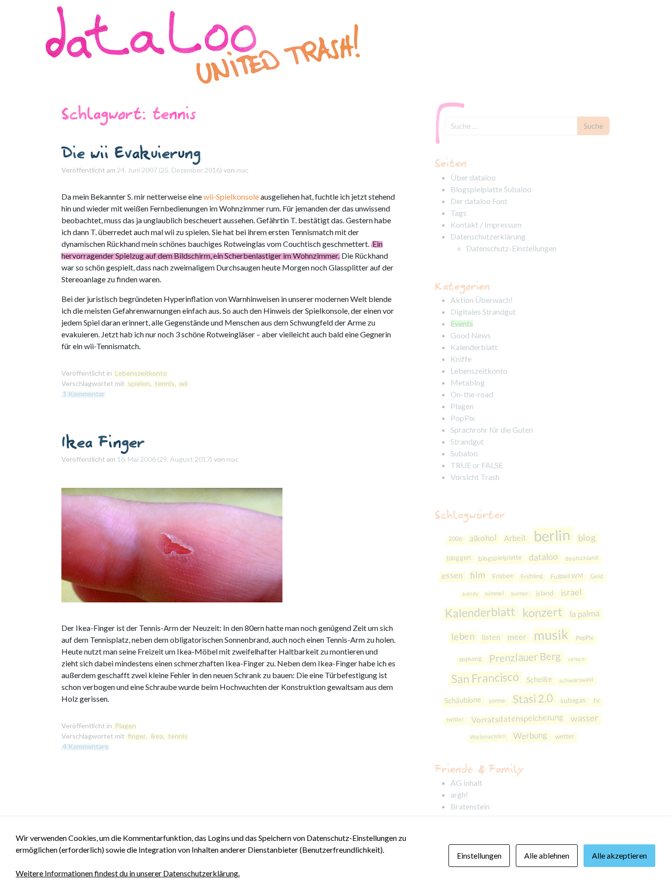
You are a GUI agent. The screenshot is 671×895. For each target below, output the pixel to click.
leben (463, 636)
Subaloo (464, 453)
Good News (470, 335)
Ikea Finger (103, 442)
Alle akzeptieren (619, 855)
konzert (542, 612)
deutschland (581, 558)
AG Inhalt (466, 782)
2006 (455, 539)
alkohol (483, 538)
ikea (157, 736)
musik (550, 634)
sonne (497, 701)
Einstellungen (479, 855)
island (545, 593)
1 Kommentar (84, 393)
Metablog (467, 382)
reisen (576, 658)
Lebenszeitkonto (141, 373)
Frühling (531, 576)
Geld (596, 575)
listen (490, 637)
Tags (458, 212)
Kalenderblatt (474, 347)
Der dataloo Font (478, 201)
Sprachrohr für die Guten (491, 429)
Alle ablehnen (546, 855)
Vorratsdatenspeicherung (517, 718)
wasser (584, 718)
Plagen (125, 725)
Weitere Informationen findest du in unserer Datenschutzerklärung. (128, 873)
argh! (459, 794)
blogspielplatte (500, 558)
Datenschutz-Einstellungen (511, 248)
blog (587, 537)
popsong (470, 659)
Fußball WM (566, 575)
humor (520, 593)
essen (452, 575)
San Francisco (485, 678)
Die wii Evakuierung (131, 153)
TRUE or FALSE (476, 465)
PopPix (462, 417)
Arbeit (515, 538)
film (477, 574)
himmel (494, 593)
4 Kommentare (86, 746)
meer (517, 637)
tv (596, 700)
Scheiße (539, 679)
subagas (573, 700)
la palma (584, 613)
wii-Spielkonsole (231, 196)
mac (242, 170)
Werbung (530, 735)
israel (571, 592)
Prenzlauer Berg (525, 657)
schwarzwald (576, 680)
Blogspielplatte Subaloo (490, 189)
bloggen (458, 557)
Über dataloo (473, 177)
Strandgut (467, 441)
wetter (565, 736)
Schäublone (463, 700)
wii (183, 383)
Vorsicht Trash (475, 476)
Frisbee (502, 575)
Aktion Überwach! (481, 299)
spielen (139, 383)
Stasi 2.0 (532, 698)
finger (137, 736)
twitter (455, 719)
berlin (552, 535)
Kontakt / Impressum (486, 224)
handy (470, 593)
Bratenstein (470, 806)
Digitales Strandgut (483, 311)
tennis (164, 383)
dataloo (543, 557)
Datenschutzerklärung (488, 236)
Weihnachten (488, 737)
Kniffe (461, 358)
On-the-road (471, 394)
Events (461, 323)
